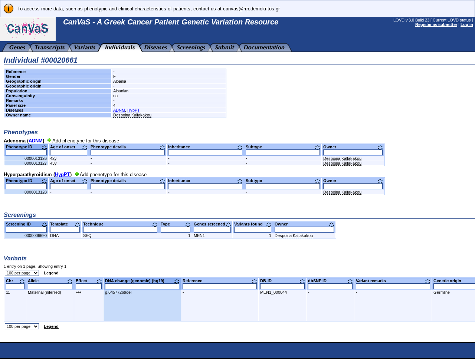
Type (168, 224)
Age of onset (65, 147)
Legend (51, 273)
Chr (12, 281)
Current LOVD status (452, 20)
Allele (36, 281)
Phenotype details (111, 147)
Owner (332, 147)
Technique (96, 224)
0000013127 (35, 163)
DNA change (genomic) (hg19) (137, 281)
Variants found (251, 224)
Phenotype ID (22, 147)
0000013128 (35, 192)
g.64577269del (118, 292)
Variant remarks (374, 281)
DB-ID (268, 281)
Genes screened (212, 224)
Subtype (257, 147)
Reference (195, 281)
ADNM (119, 110)
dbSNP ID (320, 281)
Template (61, 224)
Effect (84, 281)
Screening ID (21, 224)
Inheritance (182, 147)
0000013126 (35, 158)
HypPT (133, 110)
